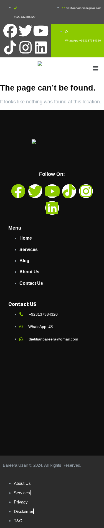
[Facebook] (10, 31)
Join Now (79, 10)
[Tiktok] (10, 47)
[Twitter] (25, 31)
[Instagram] (25, 47)
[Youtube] (41, 31)
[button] (95, 69)
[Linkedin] (41, 47)
